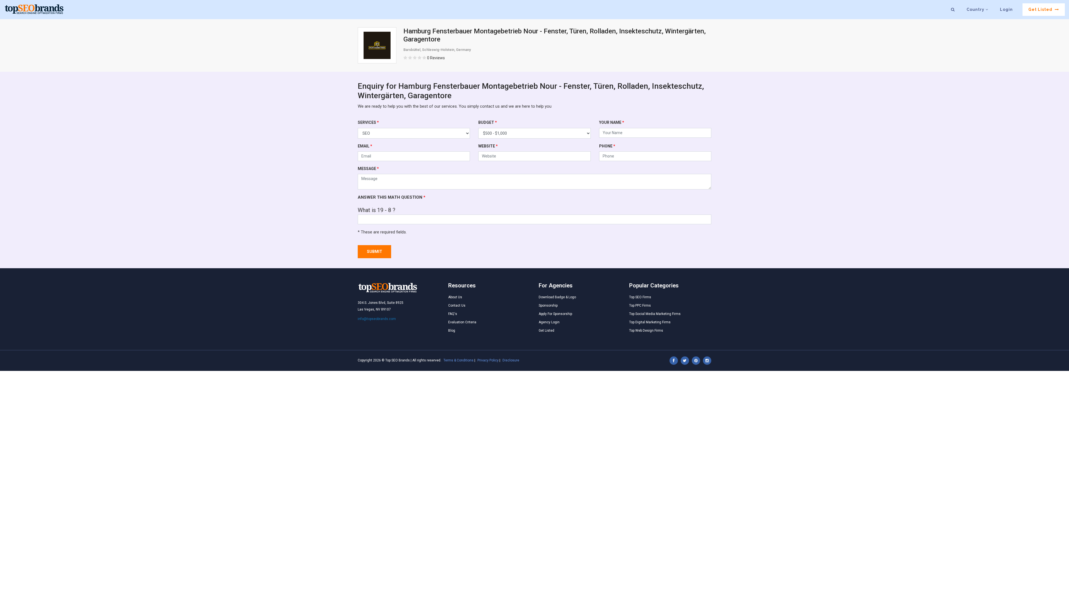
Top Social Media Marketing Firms (655, 314)
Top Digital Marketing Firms (650, 322)
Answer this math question (391, 197)
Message (368, 168)
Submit (374, 251)
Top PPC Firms (640, 305)
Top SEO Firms (640, 297)
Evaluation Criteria (462, 322)
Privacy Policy (488, 360)
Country (976, 9)
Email (365, 146)
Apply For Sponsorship (555, 314)
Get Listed (1040, 9)
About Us (455, 297)
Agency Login (549, 322)
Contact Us (456, 305)
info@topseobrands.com (377, 319)
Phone (607, 146)
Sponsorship (548, 305)
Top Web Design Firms (646, 330)
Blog (451, 330)
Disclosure (510, 360)
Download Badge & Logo (557, 297)
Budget (487, 122)
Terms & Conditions (458, 360)
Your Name (611, 122)
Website (488, 146)
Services (368, 122)
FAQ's (452, 314)
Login (1006, 9)
